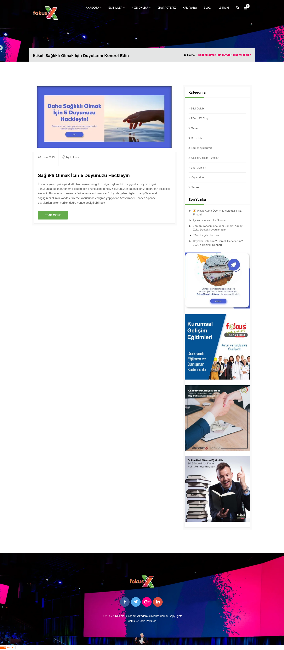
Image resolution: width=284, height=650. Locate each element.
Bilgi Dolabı (197, 108)
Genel (194, 128)
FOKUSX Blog (199, 118)
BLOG (207, 7)
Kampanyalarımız (201, 147)
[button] (237, 8)
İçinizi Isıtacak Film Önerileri (210, 220)
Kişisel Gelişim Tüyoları (204, 157)
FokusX (74, 157)
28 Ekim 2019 (46, 157)
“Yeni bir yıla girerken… (207, 235)
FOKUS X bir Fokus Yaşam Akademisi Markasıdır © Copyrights (142, 616)
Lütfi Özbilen (198, 167)
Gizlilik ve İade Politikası (142, 621)
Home (190, 54)
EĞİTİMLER (115, 7)
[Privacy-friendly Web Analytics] (7, 647)
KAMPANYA (190, 7)
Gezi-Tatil (196, 138)
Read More (53, 215)
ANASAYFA (92, 7)
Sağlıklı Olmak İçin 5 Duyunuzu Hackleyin (84, 175)
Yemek (194, 187)
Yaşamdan (197, 177)
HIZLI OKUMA (140, 7)
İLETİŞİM (223, 7)
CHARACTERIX (166, 7)
